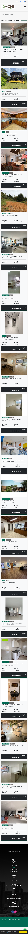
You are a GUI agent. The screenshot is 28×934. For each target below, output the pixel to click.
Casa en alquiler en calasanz (10, 541)
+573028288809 (14, 869)
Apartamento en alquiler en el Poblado (12, 378)
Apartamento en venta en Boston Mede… (12, 663)
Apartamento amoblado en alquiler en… (13, 704)
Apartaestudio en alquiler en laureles (12, 745)
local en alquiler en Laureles (10, 337)
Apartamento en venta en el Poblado (12, 256)
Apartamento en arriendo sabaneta (11, 419)
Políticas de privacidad (14, 851)
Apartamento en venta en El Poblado (12, 174)
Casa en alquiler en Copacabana (10, 93)
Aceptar (23, 931)
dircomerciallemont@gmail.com (14, 898)
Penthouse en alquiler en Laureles (11, 827)
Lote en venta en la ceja (8, 500)
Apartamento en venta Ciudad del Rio (12, 786)
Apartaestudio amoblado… (13, 49)
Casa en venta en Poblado (9, 582)
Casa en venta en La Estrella (10, 133)
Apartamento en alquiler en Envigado (12, 623)
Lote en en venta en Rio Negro (10, 215)
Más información (9, 932)
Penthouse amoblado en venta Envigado (13, 460)
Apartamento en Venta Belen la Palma (12, 297)
